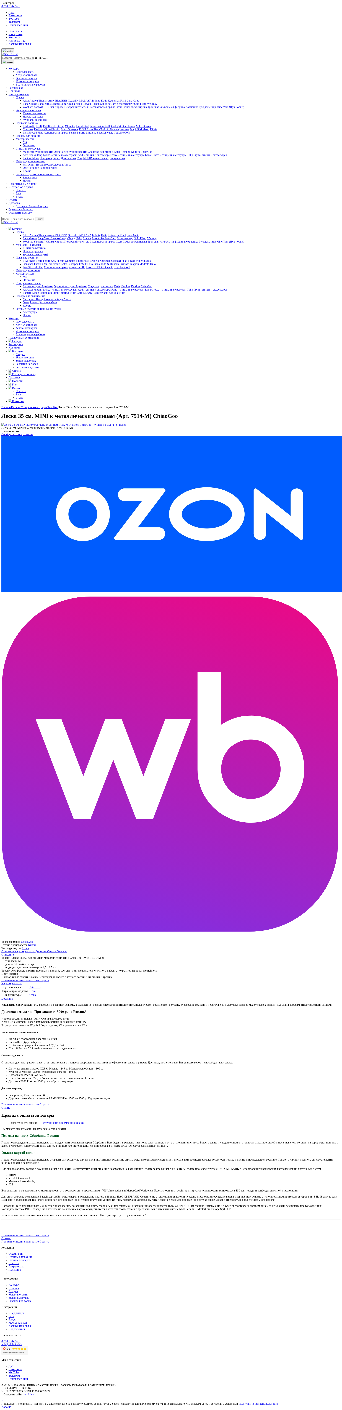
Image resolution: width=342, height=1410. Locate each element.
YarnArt (38, 106)
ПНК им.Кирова (53, 106)
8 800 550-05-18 (10, 6)
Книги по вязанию (34, 113)
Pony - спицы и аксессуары (127, 154)
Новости (21, 190)
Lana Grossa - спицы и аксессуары (165, 154)
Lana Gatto (133, 100)
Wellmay (152, 103)
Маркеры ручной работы (38, 151)
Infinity (96, 100)
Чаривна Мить (48, 167)
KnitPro (135, 151)
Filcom (60, 126)
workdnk (29, 1394)
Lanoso (55, 103)
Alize (26, 100)
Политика (15, 1269)
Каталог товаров (19, 94)
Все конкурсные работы (30, 84)
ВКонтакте (15, 15)
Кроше (27, 170)
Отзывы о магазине (20, 1256)
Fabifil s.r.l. (49, 126)
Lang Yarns (44, 103)
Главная (6, 407)
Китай (32, 944)
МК (25, 142)
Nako (79, 103)
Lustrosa (124, 129)
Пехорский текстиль (76, 106)
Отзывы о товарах (20, 1260)
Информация (16, 1313)
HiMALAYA (83, 100)
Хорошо (6, 1406)
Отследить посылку (21, 212)
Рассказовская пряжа (102, 106)
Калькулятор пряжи (20, 43)
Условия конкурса (26, 78)
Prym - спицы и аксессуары (210, 154)
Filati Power (128, 126)
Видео (19, 196)
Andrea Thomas (38, 100)
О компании (16, 1253)
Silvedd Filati (35, 132)
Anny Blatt (54, 100)
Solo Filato (140, 103)
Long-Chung (67, 103)
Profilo (56, 129)
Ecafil (39, 126)
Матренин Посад (33, 164)
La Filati (121, 100)
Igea (25, 132)
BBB (64, 100)
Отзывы (62, 951)
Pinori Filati (82, 126)
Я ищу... (40, 57)
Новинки (14, 90)
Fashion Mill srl (43, 129)
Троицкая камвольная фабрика (166, 106)
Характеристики (24, 951)
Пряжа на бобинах (27, 122)
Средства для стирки (100, 151)
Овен (26, 167)
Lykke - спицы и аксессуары (60, 154)
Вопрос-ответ (17, 1329)
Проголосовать (25, 71)
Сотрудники (16, 1266)
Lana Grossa (30, 103)
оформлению (67, 1122)
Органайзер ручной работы (70, 151)
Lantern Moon (31, 158)
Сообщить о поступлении (17, 434)
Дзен (11, 12)
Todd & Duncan (109, 129)
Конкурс (14, 68)
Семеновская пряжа (135, 106)
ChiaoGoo (146, 151)
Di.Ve (153, 129)
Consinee (28, 129)
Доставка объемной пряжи (32, 206)
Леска (25, 948)
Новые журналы (33, 116)
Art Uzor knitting (32, 154)
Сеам (119, 106)
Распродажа (16, 87)
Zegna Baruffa (77, 132)
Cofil (127, 132)
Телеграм (14, 21)
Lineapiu (108, 132)
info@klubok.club (11, 1344)
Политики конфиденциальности (258, 1403)
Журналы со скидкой (35, 119)
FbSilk (83, 129)
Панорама (46, 158)
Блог (18, 193)
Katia (104, 100)
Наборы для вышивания (30, 161)
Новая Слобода (53, 164)
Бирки (56, 158)
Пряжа (20, 97)
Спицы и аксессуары (28, 148)
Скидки (20, 354)
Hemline (125, 151)
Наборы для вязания (28, 135)
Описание (7, 951)
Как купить (15, 34)
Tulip (190, 154)
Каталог (16, 407)
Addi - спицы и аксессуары (94, 154)
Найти (40, 219)
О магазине (15, 31)
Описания (29, 145)
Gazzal (72, 100)
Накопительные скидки (23, 183)
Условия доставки (26, 360)
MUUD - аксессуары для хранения (104, 158)
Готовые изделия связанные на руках (38, 174)
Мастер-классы (25, 138)
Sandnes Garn (108, 103)
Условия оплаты (25, 357)
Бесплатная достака (27, 367)
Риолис (34, 167)
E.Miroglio (29, 126)
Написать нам (17, 40)
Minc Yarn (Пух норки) (230, 106)
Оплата (13, 199)
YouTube (14, 18)
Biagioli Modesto (139, 129)
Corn (79, 158)
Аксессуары (30, 177)
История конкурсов (27, 81)
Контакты (14, 37)
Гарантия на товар (27, 363)
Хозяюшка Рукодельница (200, 106)
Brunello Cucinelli (100, 126)
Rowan (87, 103)
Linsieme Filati (94, 132)
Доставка (14, 202)
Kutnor (112, 100)
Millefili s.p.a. (143, 126)
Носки (27, 180)
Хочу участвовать (26, 74)
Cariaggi (116, 126)
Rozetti (96, 103)
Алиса (67, 164)
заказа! (79, 1122)
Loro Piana (93, 129)
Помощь (14, 1288)
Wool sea (28, 106)
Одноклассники (18, 24)
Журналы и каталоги (28, 110)
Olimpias (70, 126)
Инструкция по (49, 1122)
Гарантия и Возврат (21, 209)
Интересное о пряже (21, 186)
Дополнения (68, 158)
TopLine (119, 132)
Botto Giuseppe (69, 129)
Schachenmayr (125, 103)
